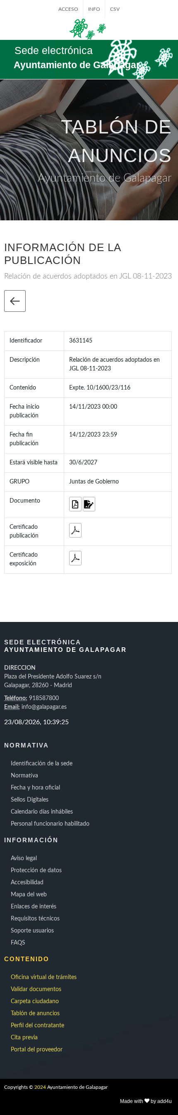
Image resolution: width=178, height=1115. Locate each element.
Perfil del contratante (37, 1026)
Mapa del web (29, 895)
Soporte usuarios (32, 931)
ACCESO (68, 9)
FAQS (18, 943)
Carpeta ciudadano (35, 1001)
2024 (40, 1087)
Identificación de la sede (41, 764)
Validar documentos (36, 989)
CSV (115, 9)
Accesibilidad (27, 883)
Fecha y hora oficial (35, 788)
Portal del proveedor (37, 1050)
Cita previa (24, 1038)
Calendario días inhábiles (42, 812)
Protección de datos (36, 870)
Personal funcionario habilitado (50, 824)
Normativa (24, 776)
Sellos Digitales (29, 800)
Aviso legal (24, 858)
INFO (94, 9)
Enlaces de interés (33, 907)
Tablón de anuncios (35, 1013)
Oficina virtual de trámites (44, 977)
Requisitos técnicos (35, 919)
